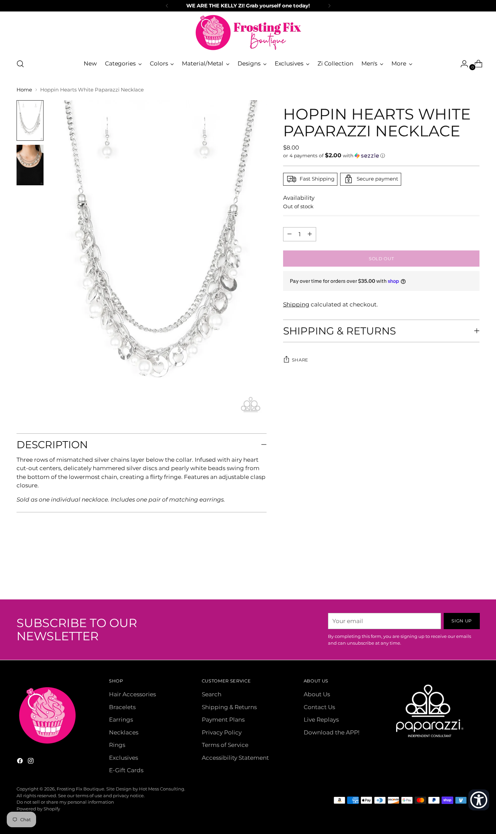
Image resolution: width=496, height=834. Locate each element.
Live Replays (321, 719)
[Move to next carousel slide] (474, 576)
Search (211, 694)
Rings (117, 745)
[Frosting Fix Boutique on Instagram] (31, 762)
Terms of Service (225, 745)
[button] (381, 155)
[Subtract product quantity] (310, 234)
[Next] (329, 5)
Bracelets (122, 707)
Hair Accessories (132, 694)
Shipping (296, 304)
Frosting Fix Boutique (80, 788)
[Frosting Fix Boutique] (248, 32)
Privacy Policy (222, 732)
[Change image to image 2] (30, 165)
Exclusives (123, 757)
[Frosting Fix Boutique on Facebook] (21, 762)
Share (300, 359)
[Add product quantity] (289, 234)
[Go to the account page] (461, 64)
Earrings (121, 719)
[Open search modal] (20, 64)
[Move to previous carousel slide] (458, 576)
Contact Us (319, 707)
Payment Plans (223, 719)
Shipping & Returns (229, 707)
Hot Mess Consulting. (162, 788)
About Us (317, 694)
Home (24, 89)
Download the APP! (331, 732)
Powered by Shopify (38, 808)
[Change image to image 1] (30, 120)
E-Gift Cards (126, 770)
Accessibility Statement (235, 757)
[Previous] (167, 5)
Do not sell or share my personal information (65, 802)
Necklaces (123, 732)
